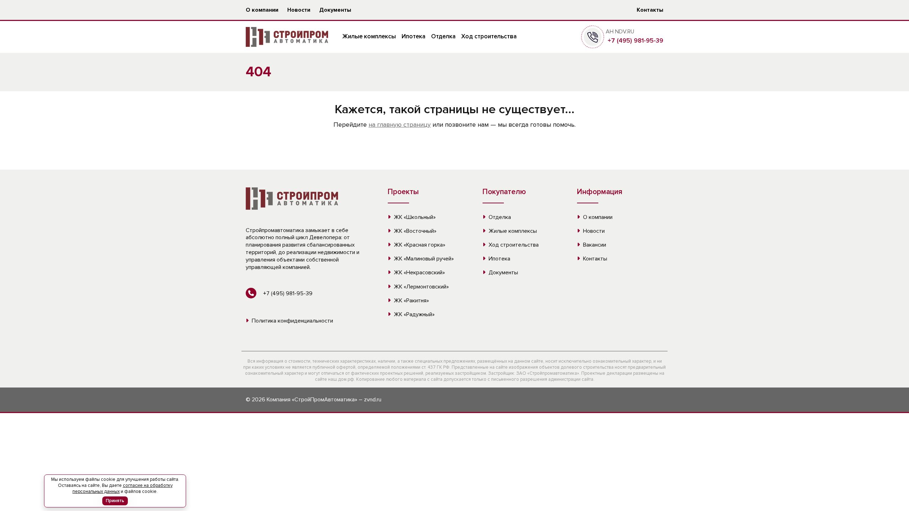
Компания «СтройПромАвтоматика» (312, 399)
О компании (262, 9)
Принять (115, 501)
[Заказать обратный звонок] (593, 36)
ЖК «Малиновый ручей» (423, 258)
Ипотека (413, 36)
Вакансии (594, 244)
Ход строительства (489, 36)
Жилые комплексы (369, 36)
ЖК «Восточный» (414, 231)
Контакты (650, 9)
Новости (298, 9)
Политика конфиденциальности (291, 320)
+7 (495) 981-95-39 (634, 40)
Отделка (443, 36)
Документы (335, 9)
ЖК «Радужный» (413, 314)
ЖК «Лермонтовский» (420, 286)
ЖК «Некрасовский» (418, 272)
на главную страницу (400, 124)
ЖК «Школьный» (414, 217)
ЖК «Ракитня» (410, 300)
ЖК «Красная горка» (418, 244)
